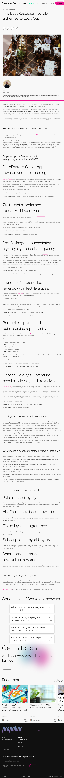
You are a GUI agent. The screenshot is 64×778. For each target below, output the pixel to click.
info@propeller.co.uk (6, 746)
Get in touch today (7, 589)
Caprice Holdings (7, 386)
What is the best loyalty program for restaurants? (28, 608)
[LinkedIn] (38, 731)
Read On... (4, 716)
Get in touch (6, 668)
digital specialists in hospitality (31, 397)
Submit (32, 766)
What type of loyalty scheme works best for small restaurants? (28, 629)
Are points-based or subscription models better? (27, 639)
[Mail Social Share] (12, 28)
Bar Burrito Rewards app (31, 334)
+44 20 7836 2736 (5, 749)
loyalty (36, 134)
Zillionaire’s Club (41, 216)
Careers (4, 776)
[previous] (55, 680)
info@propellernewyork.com (23, 746)
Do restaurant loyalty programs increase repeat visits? (26, 619)
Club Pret (45, 254)
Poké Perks (20, 293)
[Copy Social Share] (16, 28)
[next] (60, 680)
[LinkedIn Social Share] (8, 28)
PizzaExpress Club (7, 179)
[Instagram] (32, 731)
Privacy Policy (28, 769)
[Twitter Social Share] (4, 28)
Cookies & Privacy (25, 776)
